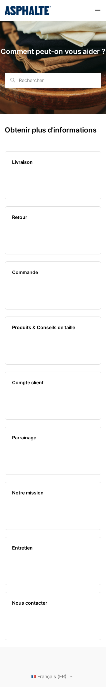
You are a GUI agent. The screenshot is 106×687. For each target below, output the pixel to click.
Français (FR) (52, 676)
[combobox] (53, 80)
